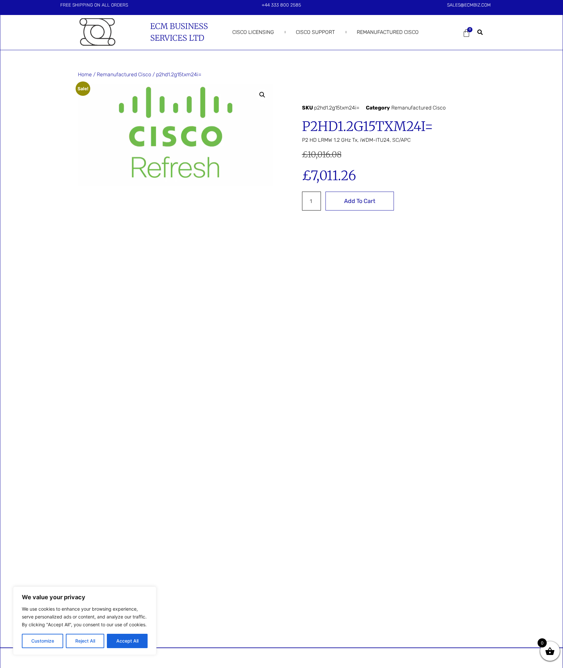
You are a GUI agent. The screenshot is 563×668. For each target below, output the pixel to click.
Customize (42, 641)
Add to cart (359, 201)
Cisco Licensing (253, 32)
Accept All (127, 641)
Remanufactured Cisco (388, 32)
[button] (480, 32)
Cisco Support (315, 32)
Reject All (85, 641)
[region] (84, 621)
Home (85, 74)
